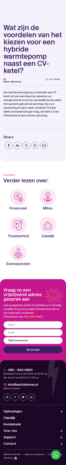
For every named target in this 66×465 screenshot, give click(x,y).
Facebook (15, 397)
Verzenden (33, 349)
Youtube (23, 397)
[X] (26, 145)
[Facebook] (8, 145)
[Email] (44, 145)
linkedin (31, 397)
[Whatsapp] (35, 145)
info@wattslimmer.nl (23, 384)
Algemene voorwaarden (34, 454)
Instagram (7, 397)
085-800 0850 (33, 316)
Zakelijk (9, 418)
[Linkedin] (17, 145)
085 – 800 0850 (20, 370)
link (12, 80)
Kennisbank (12, 424)
